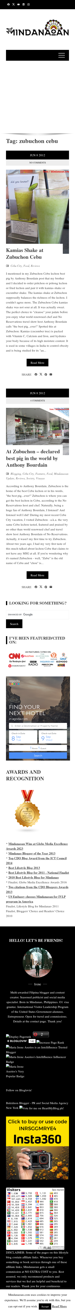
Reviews (35, 266)
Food (26, 266)
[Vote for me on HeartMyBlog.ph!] (41, 1108)
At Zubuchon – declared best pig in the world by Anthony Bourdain (33, 458)
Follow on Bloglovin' (19, 1090)
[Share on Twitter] (40, 374)
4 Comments (37, 400)
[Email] (50, 375)
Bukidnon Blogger (17, 1103)
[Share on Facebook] (35, 375)
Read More (37, 363)
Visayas (40, 478)
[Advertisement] (37, 96)
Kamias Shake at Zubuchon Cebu (24, 253)
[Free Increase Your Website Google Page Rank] (50, 1042)
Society (30, 478)
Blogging (16, 474)
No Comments (37, 162)
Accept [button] (45, 1306)
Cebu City (16, 266)
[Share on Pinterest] (45, 375)
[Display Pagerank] (18, 1036)
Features (40, 474)
